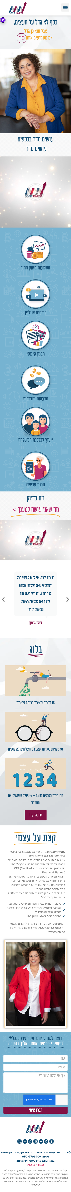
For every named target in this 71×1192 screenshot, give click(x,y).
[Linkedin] (35, 1141)
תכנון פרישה (35, 484)
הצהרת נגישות (35, 1164)
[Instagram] (46, 1141)
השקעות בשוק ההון (35, 268)
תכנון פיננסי (36, 354)
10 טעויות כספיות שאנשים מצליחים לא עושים (35, 749)
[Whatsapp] (30, 1141)
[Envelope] (25, 1141)
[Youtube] (41, 1141)
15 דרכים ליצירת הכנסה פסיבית (35, 703)
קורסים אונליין (36, 313)
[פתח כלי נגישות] (3, 20)
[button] (65, 7)
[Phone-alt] (19, 1141)
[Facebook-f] (51, 1141)
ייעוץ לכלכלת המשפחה (35, 440)
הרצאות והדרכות (35, 399)
